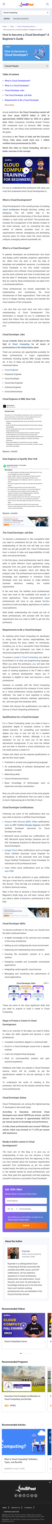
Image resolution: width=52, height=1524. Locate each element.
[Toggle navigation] (3, 4)
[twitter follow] (20, 1496)
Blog (12, 26)
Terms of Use (12, 1220)
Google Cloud (11, 850)
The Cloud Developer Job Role (18, 95)
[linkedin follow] (24, 1496)
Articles (7, 19)
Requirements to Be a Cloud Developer (22, 100)
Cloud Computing (20, 344)
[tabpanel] (23, 1331)
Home (5, 26)
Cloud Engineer (11, 370)
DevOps (46, 601)
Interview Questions (21, 19)
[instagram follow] (32, 1496)
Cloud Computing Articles (26, 26)
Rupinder (26, 1251)
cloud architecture (11, 209)
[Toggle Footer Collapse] (26, 1482)
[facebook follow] (16, 1496)
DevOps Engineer (33, 825)
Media (5, 1508)
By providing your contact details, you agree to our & (25, 1218)
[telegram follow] (35, 1496)
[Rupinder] (13, 1253)
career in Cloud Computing (26, 657)
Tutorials (28, 1508)
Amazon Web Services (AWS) (18, 821)
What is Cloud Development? (17, 81)
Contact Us (15, 1508)
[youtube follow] (28, 1496)
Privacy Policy (24, 1220)
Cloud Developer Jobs (14, 90)
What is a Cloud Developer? (17, 85)
